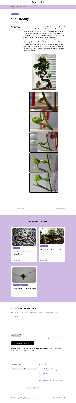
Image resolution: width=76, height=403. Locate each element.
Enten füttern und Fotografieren (24, 288)
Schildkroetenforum (45, 377)
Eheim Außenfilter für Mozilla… (51, 250)
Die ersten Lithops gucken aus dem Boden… (23, 252)
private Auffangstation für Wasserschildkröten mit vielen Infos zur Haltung (50, 371)
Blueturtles (38, 2)
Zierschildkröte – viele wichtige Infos (50, 380)
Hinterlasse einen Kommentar (16, 28)
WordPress (26, 400)
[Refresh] (22, 335)
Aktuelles (15, 14)
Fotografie (24, 284)
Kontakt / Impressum (59, 397)
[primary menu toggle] (2, 2)
